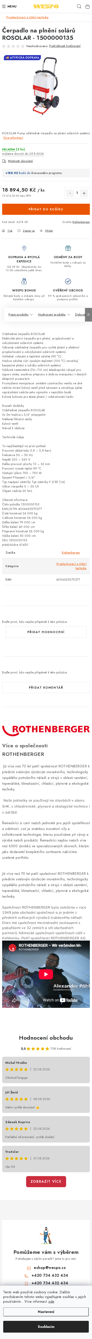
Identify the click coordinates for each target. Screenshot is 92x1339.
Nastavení (46, 1311)
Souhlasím (46, 1326)
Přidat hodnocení (46, 632)
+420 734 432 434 (49, 1275)
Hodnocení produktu (52, 314)
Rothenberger (81, 222)
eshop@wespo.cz (50, 1267)
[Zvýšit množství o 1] (84, 193)
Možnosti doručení (20, 161)
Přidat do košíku (46, 209)
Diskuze (80, 314)
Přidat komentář (46, 687)
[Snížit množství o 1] (70, 193)
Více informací (13, 138)
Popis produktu (18, 314)
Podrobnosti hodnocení (65, 46)
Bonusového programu (46, 173)
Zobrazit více (46, 1181)
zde (51, 1301)
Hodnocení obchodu (46, 1038)
